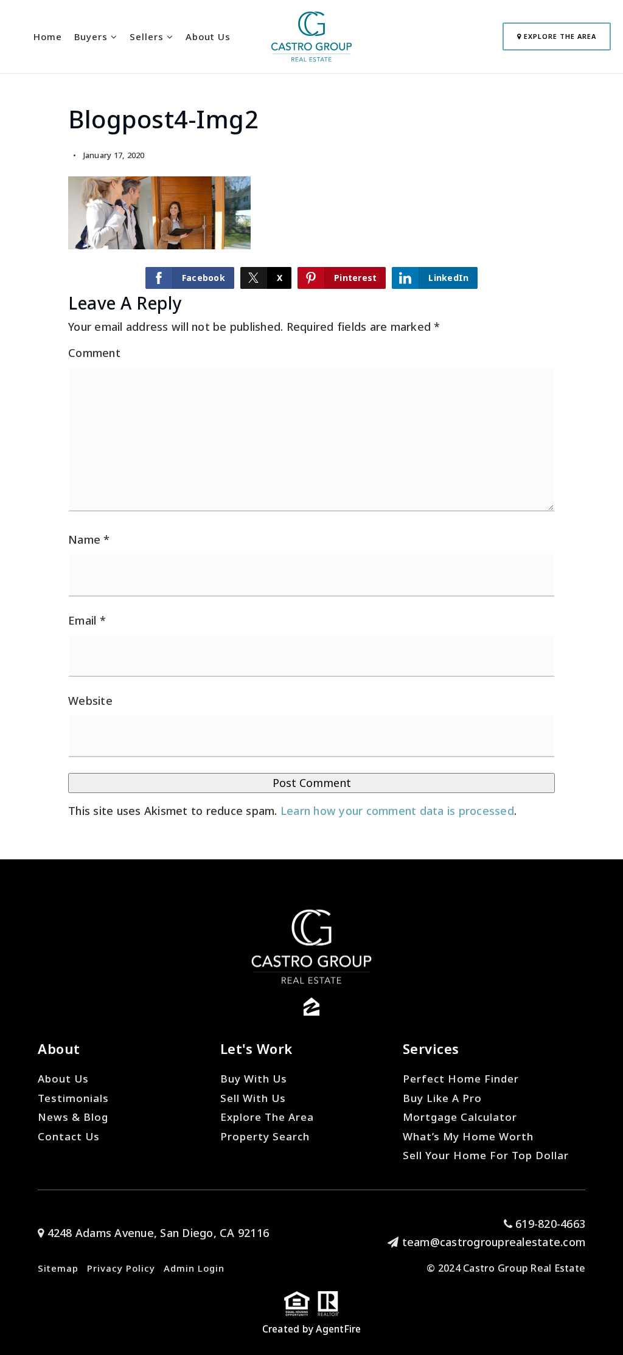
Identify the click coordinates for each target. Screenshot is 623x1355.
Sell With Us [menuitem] (253, 1098)
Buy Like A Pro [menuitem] (442, 1098)
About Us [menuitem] (208, 36)
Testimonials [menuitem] (73, 1098)
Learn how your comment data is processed (397, 810)
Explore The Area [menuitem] (267, 1117)
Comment (94, 352)
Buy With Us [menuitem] (253, 1079)
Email (87, 620)
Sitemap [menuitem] (58, 1268)
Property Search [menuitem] (265, 1136)
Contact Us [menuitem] (69, 1136)
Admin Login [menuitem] (194, 1268)
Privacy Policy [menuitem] (121, 1268)
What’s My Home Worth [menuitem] (468, 1136)
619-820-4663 (548, 1223)
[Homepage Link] (311, 35)
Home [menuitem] (47, 36)
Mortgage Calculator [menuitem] (460, 1117)
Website (90, 700)
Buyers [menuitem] (92, 36)
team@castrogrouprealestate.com (493, 1242)
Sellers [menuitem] (148, 36)
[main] (311, 429)
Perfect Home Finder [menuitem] (461, 1079)
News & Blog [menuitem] (73, 1117)
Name (89, 539)
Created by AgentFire (311, 1329)
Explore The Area (558, 36)
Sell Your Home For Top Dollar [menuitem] (486, 1155)
